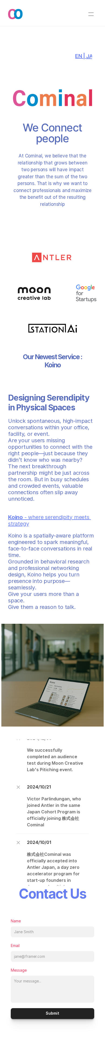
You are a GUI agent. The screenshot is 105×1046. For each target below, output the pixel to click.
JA (89, 56)
